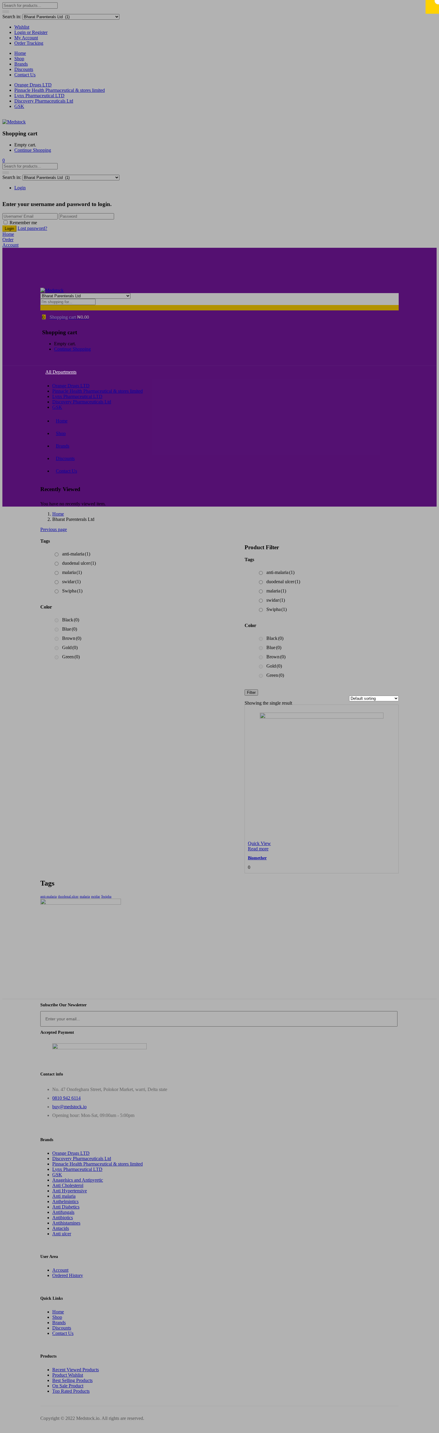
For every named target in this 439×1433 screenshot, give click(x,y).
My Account (26, 37)
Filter (251, 692)
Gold (274, 665)
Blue (273, 647)
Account (60, 1270)
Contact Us (25, 74)
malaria (276, 590)
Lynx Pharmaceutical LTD (39, 95)
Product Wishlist (67, 1375)
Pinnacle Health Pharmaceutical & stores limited (59, 90)
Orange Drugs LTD (33, 84)
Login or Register (30, 32)
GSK (19, 106)
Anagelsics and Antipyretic (77, 1180)
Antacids (60, 1228)
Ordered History (67, 1275)
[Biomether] (321, 716)
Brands (21, 63)
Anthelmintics (65, 1201)
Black (274, 638)
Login (20, 187)
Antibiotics (62, 1217)
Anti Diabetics (65, 1206)
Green (275, 675)
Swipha (276, 609)
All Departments (60, 372)
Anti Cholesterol (67, 1185)
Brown (275, 656)
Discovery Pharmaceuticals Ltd (43, 100)
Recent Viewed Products (75, 1369)
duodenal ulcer (283, 581)
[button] (3, 160)
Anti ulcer (61, 1233)
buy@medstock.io (69, 1106)
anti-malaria (280, 572)
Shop (19, 58)
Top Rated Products (71, 1391)
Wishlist (21, 27)
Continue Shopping (32, 150)
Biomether (257, 858)
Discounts (23, 69)
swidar (275, 600)
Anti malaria (64, 1196)
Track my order (66, 268)
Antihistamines (66, 1222)
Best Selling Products (72, 1380)
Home (20, 53)
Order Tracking (28, 43)
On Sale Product (67, 1385)
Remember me (23, 222)
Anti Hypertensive (69, 1190)
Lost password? (32, 228)
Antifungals (63, 1212)
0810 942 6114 (66, 1098)
